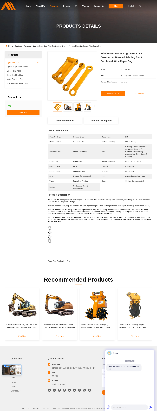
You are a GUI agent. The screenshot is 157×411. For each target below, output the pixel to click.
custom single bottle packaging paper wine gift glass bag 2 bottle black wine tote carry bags (95, 326)
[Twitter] (54, 391)
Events (66, 6)
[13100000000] (84, 391)
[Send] (151, 407)
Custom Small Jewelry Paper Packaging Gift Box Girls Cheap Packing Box (132, 326)
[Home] (8, 6)
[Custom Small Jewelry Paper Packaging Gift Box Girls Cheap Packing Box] (135, 305)
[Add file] (108, 407)
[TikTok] (79, 391)
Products (54, 6)
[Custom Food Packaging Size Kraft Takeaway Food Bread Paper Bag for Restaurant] (22, 305)
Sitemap (36, 408)
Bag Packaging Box (61, 261)
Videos (85, 6)
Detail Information (64, 120)
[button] (9, 311)
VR (76, 6)
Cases (13, 386)
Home (28, 6)
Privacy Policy (25, 408)
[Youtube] (69, 391)
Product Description (101, 120)
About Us (40, 6)
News (13, 382)
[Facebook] (59, 391)
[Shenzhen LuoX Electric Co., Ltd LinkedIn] (74, 391)
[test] (89, 391)
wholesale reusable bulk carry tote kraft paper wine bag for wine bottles (59, 325)
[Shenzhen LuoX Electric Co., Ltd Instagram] (64, 391)
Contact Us (99, 6)
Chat (116, 6)
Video (13, 378)
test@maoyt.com (58, 384)
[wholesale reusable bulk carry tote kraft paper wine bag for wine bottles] (60, 305)
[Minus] (150, 353)
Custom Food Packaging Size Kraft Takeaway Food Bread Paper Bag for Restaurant (22, 326)
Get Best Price (113, 93)
